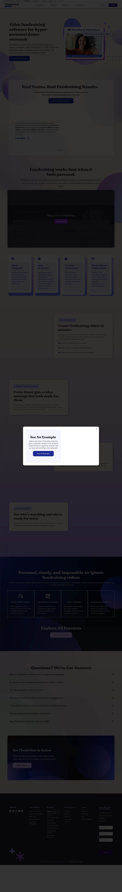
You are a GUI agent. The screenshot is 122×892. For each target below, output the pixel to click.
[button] (96, 429)
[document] (61, 446)
